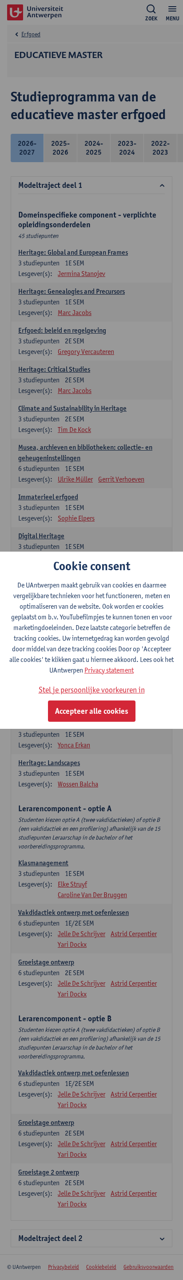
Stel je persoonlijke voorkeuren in (92, 689)
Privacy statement (109, 670)
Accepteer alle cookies (91, 711)
